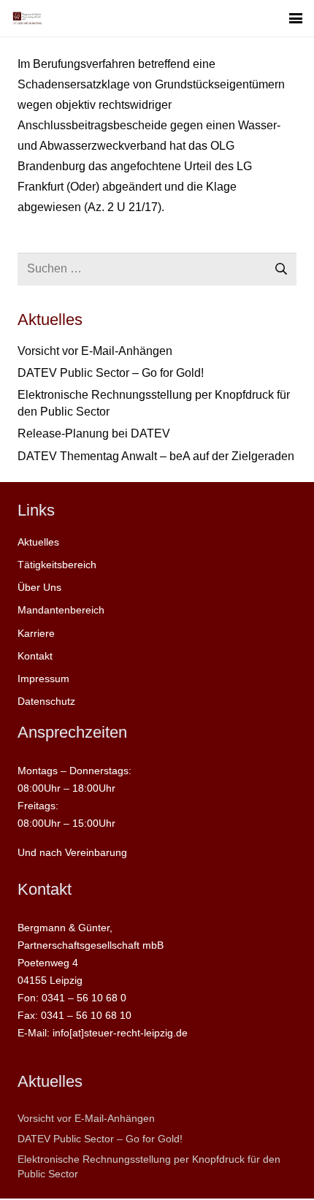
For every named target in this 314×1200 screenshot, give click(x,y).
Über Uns (39, 587)
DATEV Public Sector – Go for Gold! (111, 373)
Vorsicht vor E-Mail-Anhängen (95, 351)
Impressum (43, 678)
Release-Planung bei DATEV (94, 433)
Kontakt (35, 656)
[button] (296, 18)
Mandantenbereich (61, 610)
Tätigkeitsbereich (57, 564)
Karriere (36, 633)
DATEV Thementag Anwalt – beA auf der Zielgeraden (156, 456)
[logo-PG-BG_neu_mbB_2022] (27, 18)
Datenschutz (46, 701)
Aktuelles (38, 542)
